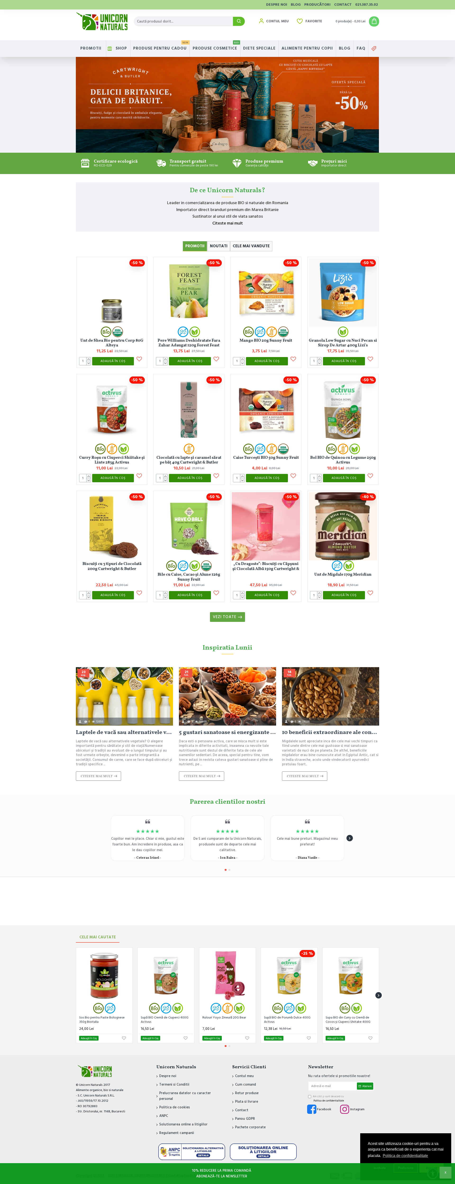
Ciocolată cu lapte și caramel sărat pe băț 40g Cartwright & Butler (188, 460)
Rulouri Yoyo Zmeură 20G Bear (224, 1017)
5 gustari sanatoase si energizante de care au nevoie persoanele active (227, 732)
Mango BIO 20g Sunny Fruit (266, 340)
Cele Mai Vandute (251, 246)
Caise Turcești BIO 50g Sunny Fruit (266, 457)
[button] (105, 838)
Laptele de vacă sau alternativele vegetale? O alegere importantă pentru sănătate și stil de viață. (124, 732)
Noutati (219, 246)
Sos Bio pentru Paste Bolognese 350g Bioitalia (102, 1019)
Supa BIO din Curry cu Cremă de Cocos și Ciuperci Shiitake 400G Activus (348, 1020)
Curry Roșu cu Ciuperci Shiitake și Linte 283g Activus (112, 460)
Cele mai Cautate (97, 937)
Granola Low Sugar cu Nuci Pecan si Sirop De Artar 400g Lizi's (343, 343)
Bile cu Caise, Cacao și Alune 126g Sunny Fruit (189, 577)
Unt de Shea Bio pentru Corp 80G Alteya (111, 343)
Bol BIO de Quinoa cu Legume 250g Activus (343, 460)
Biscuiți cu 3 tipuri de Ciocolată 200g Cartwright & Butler (111, 566)
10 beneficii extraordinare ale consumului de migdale (330, 732)
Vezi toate (224, 617)
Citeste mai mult (227, 223)
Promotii (195, 246)
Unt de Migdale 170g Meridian (343, 574)
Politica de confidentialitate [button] (405, 1156)
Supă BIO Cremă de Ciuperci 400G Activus (164, 1019)
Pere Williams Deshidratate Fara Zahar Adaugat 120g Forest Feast (189, 343)
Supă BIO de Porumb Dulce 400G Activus (287, 1019)
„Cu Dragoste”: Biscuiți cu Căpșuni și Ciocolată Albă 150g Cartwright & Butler (265, 566)
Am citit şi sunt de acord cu (328, 1098)
